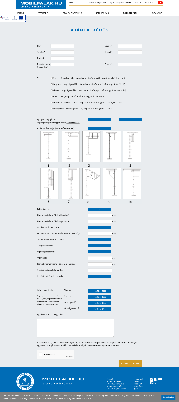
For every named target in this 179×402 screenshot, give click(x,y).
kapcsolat (157, 13)
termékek (43, 13)
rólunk (20, 13)
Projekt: (40, 58)
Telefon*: (41, 52)
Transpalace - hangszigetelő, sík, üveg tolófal (73, 108)
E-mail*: (108, 52)
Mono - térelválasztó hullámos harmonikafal (73, 78)
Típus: (40, 78)
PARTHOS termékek (115, 384)
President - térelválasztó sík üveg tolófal (71, 102)
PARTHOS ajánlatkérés (116, 388)
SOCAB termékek (114, 381)
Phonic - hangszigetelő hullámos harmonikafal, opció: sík (79, 90)
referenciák (102, 13)
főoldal (110, 379)
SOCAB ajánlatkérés (115, 386)
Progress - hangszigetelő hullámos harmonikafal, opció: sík (80, 84)
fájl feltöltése (100, 290)
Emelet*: (109, 64)
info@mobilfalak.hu (123, 3)
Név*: (39, 45)
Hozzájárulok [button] (168, 397)
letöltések (146, 3)
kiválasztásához (73, 123)
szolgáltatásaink (72, 13)
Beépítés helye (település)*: (43, 66)
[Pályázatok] (13, 21)
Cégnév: (108, 45)
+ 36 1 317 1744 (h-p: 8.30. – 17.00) (100, 3)
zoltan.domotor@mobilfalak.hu (103, 345)
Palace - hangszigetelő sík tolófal (68, 96)
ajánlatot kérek (130, 363)
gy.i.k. (137, 3)
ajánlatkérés (130, 13)
